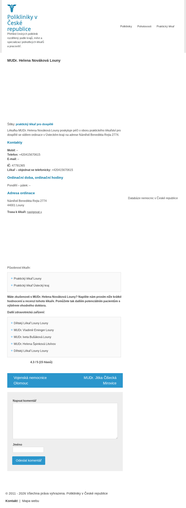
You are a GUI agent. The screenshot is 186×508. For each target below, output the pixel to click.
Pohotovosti (144, 26)
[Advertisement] (75, 93)
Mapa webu (30, 501)
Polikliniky (126, 26)
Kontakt (11, 501)
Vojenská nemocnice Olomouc (30, 380)
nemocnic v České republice (159, 198)
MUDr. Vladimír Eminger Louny (34, 330)
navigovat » (34, 212)
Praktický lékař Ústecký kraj (31, 285)
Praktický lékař (165, 26)
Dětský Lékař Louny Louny (31, 323)
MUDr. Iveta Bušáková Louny (32, 337)
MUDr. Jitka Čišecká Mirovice (100, 380)
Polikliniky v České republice (87, 493)
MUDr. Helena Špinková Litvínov (35, 343)
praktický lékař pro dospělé (34, 124)
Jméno (17, 444)
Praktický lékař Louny (27, 278)
